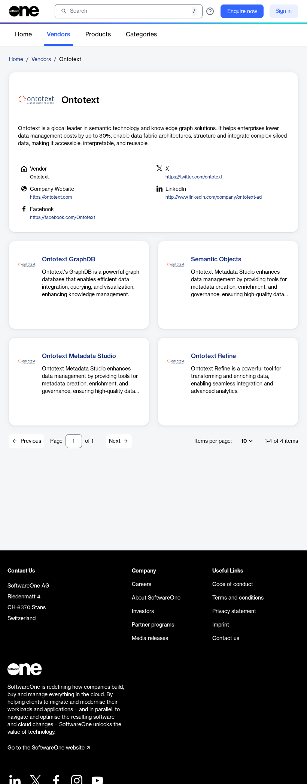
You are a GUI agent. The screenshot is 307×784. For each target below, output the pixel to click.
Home (23, 34)
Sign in (284, 11)
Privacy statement (234, 611)
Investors (143, 611)
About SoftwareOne (156, 598)
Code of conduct (232, 584)
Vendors (58, 34)
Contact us (225, 638)
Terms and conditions (238, 598)
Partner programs (153, 625)
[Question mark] (210, 11)
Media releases (150, 638)
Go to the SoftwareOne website (46, 748)
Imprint (220, 625)
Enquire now (242, 11)
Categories (141, 34)
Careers (141, 584)
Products (98, 34)
